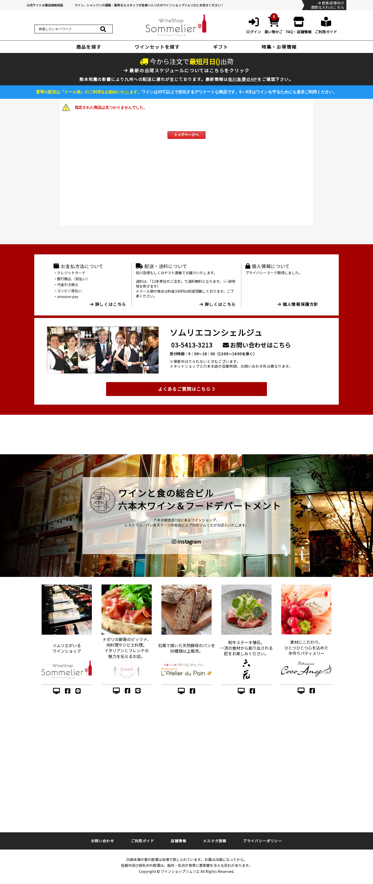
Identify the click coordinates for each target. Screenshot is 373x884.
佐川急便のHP (243, 79)
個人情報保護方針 (299, 304)
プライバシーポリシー (262, 840)
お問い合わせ (102, 840)
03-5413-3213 (192, 344)
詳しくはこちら (110, 304)
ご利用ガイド (142, 840)
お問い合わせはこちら (260, 344)
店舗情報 (179, 840)
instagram (188, 541)
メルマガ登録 (214, 840)
